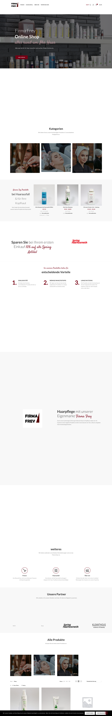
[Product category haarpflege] (56, 157)
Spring (24, 685)
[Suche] (90, 4)
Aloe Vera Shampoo (68, 207)
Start (11, 681)
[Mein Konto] (93, 4)
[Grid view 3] (78, 681)
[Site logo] (15, 4)
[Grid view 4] (81, 681)
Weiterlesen (100, 713)
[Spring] (71, 626)
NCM (14, 625)
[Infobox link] (24, 574)
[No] (106, 712)
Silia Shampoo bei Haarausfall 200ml (44, 207)
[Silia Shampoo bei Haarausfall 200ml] (44, 195)
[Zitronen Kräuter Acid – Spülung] (91, 195)
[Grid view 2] (76, 681)
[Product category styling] (25, 158)
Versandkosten (45, 213)
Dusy (42, 625)
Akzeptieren (89, 713)
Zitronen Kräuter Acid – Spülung (91, 207)
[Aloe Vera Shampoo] (67, 195)
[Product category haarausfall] (87, 158)
